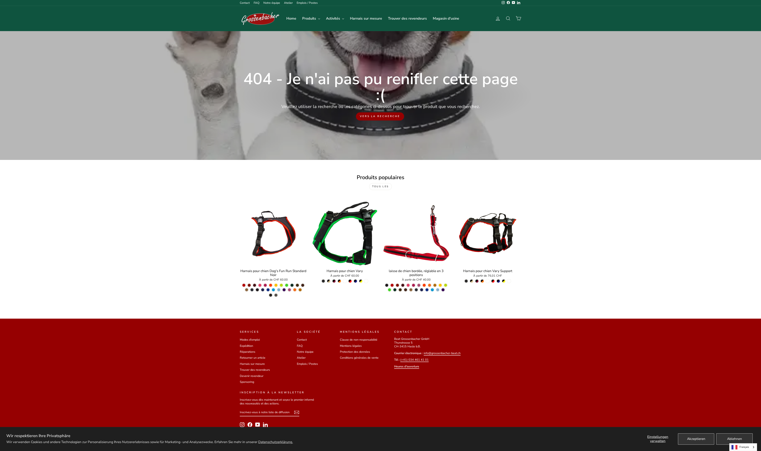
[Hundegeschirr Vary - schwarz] (323, 281)
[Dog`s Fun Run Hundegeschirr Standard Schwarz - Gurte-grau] (276, 295)
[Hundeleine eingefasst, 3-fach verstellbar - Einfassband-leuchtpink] (408, 285)
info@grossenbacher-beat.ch (442, 353)
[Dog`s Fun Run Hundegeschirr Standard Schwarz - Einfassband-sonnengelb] (276, 285)
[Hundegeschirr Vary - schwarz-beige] (329, 281)
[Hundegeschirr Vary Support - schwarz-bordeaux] (477, 281)
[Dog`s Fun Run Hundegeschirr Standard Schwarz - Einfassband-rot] (244, 285)
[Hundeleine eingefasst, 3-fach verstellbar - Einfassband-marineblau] (422, 290)
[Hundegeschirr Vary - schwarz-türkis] (345, 281)
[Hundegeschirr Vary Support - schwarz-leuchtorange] (482, 281)
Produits (309, 18)
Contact (245, 3)
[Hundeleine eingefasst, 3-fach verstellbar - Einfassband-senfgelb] (435, 285)
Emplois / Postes (307, 3)
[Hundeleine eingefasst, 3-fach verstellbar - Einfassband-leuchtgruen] (389, 290)
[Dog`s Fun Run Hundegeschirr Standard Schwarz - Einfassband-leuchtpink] (260, 285)
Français (744, 447)
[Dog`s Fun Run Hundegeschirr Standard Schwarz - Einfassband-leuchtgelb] (281, 285)
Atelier (288, 3)
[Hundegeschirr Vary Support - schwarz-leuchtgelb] (504, 281)
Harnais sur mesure (366, 18)
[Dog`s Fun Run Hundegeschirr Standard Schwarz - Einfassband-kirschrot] (249, 285)
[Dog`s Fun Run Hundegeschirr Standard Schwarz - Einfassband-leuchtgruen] (287, 285)
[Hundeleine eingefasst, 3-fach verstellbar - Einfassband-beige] (411, 290)
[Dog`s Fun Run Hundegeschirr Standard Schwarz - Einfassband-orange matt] (295, 290)
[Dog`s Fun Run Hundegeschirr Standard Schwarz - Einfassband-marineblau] (263, 290)
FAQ (256, 3)
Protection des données (355, 352)
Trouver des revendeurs (407, 18)
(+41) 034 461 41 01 (414, 360)
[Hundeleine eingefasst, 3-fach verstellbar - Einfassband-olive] (400, 290)
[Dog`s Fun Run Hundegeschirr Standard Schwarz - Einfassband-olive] (297, 285)
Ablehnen (734, 439)
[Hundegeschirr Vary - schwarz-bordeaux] (334, 281)
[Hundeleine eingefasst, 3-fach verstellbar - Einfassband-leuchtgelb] (445, 285)
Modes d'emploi (250, 340)
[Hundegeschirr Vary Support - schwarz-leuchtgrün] (509, 281)
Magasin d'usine (446, 18)
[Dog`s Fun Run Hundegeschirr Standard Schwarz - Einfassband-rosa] (265, 285)
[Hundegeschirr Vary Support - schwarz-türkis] (487, 281)
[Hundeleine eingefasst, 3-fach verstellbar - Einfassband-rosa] (413, 285)
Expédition (246, 346)
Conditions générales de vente (359, 358)
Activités (333, 18)
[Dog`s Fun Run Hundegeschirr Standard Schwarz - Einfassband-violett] (284, 290)
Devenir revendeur (251, 376)
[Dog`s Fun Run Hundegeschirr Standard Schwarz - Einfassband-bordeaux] (254, 285)
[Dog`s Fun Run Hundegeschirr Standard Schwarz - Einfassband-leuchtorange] (270, 285)
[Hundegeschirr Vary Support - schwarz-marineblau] (498, 281)
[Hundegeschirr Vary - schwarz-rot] (350, 281)
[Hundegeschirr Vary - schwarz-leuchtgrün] (366, 281)
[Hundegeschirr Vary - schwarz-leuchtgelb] (361, 281)
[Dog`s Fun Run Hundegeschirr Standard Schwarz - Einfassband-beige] (247, 290)
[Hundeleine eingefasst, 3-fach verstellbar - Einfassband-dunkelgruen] (395, 290)
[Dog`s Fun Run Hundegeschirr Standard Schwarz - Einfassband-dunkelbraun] (303, 285)
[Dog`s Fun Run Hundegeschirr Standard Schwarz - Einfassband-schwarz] (257, 290)
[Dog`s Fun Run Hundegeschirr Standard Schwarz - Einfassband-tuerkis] (273, 290)
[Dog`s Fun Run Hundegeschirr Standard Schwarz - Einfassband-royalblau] (268, 290)
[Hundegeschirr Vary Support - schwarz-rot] (493, 281)
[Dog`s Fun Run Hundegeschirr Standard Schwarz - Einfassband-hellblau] (279, 290)
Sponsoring (247, 382)
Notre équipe (271, 3)
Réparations (247, 352)
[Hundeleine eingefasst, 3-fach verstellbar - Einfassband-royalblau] (427, 290)
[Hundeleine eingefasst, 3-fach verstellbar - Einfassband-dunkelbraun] (405, 290)
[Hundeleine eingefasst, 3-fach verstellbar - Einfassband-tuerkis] (432, 290)
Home (291, 18)
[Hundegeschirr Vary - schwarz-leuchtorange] (339, 281)
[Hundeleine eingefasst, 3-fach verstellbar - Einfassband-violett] (443, 290)
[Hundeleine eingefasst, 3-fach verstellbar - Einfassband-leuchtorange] (424, 285)
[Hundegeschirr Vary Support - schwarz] (466, 281)
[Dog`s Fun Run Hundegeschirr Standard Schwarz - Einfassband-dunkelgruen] (292, 285)
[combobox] (743, 447)
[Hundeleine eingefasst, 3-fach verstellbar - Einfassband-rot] (392, 285)
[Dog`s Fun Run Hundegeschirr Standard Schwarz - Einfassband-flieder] (289, 290)
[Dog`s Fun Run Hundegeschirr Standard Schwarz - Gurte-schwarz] (270, 295)
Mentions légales (351, 346)
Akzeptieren (696, 439)
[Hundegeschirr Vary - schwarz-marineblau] (355, 281)
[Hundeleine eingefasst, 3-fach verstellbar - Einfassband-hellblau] (438, 290)
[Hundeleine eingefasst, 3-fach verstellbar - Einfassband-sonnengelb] (440, 285)
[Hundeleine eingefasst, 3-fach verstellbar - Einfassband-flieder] (419, 285)
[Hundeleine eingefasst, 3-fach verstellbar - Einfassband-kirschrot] (397, 285)
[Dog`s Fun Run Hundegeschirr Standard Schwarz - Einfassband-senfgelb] (300, 290)
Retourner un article (252, 358)
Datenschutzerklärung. (275, 442)
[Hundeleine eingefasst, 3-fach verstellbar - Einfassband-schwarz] (387, 285)
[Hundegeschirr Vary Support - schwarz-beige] (471, 281)
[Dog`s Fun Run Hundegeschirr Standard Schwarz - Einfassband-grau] (252, 290)
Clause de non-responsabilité (358, 340)
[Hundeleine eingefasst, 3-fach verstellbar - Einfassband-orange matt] (429, 285)
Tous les (380, 186)
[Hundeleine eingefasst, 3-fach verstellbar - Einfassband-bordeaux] (403, 285)
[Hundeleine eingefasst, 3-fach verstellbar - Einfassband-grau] (416, 290)
